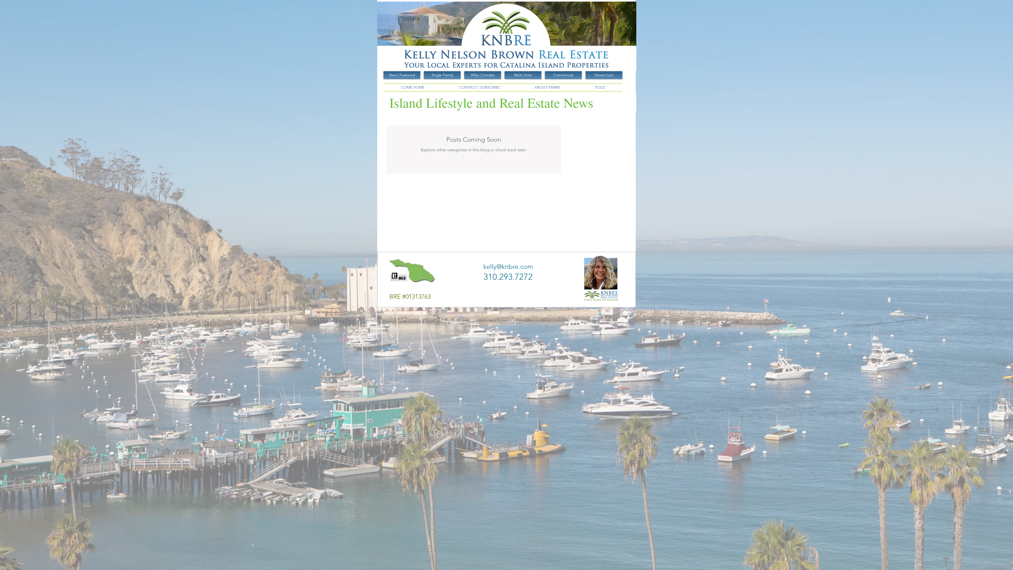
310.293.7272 (508, 277)
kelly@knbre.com (508, 266)
